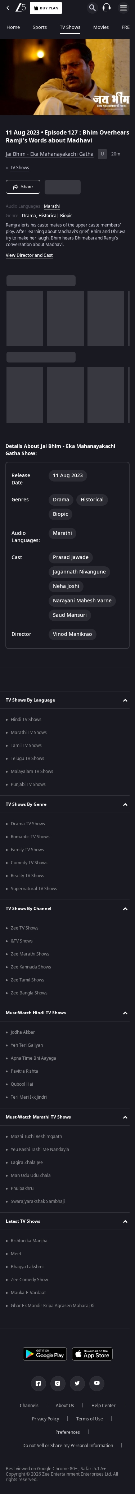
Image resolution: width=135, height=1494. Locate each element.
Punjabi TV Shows (28, 784)
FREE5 (128, 27)
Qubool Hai (22, 1084)
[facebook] (35, 1383)
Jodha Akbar (23, 1032)
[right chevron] (14, 315)
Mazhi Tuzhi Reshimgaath (36, 1136)
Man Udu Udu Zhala (31, 1175)
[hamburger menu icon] (123, 8)
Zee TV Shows (25, 928)
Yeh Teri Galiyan (27, 1045)
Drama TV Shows (28, 824)
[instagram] (55, 1383)
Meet (16, 1254)
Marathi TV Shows (29, 732)
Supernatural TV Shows (34, 889)
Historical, (49, 213)
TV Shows (70, 27)
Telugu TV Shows (27, 758)
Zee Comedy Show (29, 1280)
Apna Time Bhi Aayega (33, 1058)
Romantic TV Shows (30, 837)
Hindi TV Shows (26, 719)
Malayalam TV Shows (32, 771)
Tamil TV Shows (26, 745)
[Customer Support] (106, 8)
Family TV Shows (27, 850)
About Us (62, 1405)
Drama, (29, 213)
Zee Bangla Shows (29, 993)
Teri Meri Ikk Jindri (29, 1097)
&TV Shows (22, 941)
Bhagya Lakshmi (27, 1267)
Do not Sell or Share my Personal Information (64, 1445)
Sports (40, 27)
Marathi (52, 203)
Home (13, 27)
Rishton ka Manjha (29, 1241)
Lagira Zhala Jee (27, 1162)
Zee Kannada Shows (31, 967)
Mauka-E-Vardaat (28, 1292)
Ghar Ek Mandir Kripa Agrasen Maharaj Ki (52, 1305)
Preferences (65, 1432)
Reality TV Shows (27, 876)
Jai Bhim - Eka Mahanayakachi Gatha (50, 151)
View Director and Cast (29, 252)
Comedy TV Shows (29, 863)
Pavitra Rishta (24, 1071)
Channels (26, 1405)
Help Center (101, 1405)
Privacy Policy (43, 1419)
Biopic (66, 213)
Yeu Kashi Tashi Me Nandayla (40, 1149)
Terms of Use (87, 1419)
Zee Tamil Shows (27, 980)
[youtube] (94, 1383)
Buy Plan (49, 8)
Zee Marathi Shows (30, 954)
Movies (101, 27)
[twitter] (74, 1383)
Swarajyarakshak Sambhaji (38, 1201)
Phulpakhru (22, 1188)
